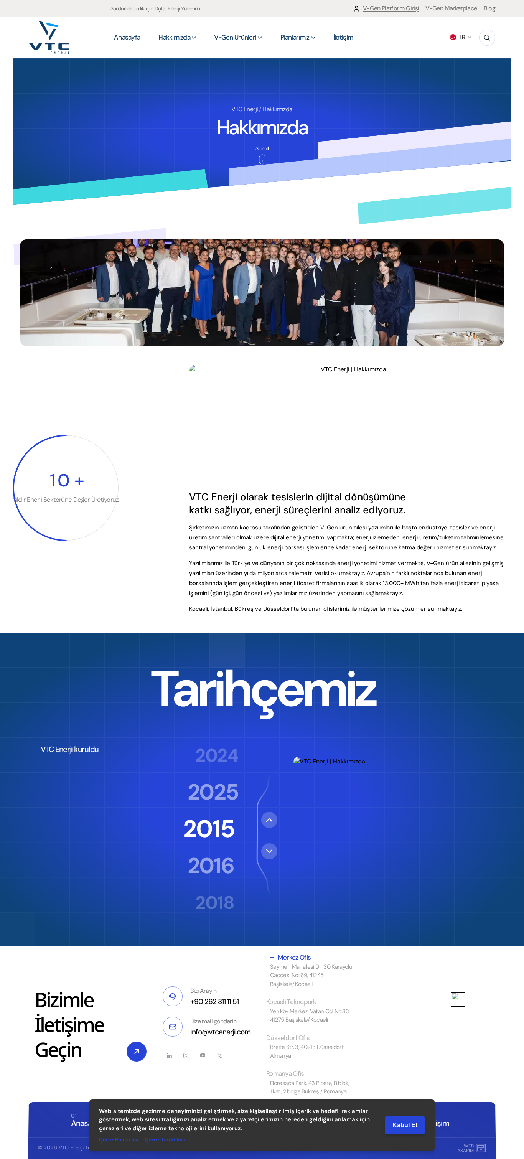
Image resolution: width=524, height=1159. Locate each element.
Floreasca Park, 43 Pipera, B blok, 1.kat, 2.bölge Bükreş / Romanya (309, 1087)
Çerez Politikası (118, 1139)
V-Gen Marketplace (451, 8)
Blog (489, 8)
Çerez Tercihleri (165, 1139)
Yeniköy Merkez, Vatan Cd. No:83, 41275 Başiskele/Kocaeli (310, 1015)
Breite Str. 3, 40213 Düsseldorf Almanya (306, 1051)
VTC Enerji (244, 109)
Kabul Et (404, 1125)
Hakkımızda (277, 109)
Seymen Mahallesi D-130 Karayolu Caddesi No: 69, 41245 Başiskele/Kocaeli (311, 975)
